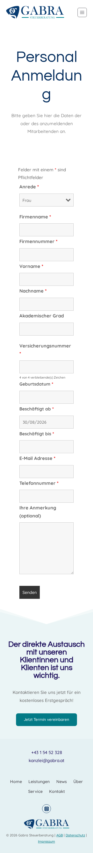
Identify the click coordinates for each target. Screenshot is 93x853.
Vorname (31, 266)
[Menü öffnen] (82, 12)
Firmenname (35, 217)
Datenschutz (75, 835)
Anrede (29, 187)
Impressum (46, 841)
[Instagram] (46, 808)
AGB (59, 835)
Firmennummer (38, 241)
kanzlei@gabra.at (46, 760)
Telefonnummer (39, 483)
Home (16, 781)
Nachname (33, 291)
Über (78, 781)
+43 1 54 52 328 (46, 752)
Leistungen (39, 781)
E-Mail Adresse (37, 458)
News (61, 781)
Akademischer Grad (41, 316)
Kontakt (57, 791)
